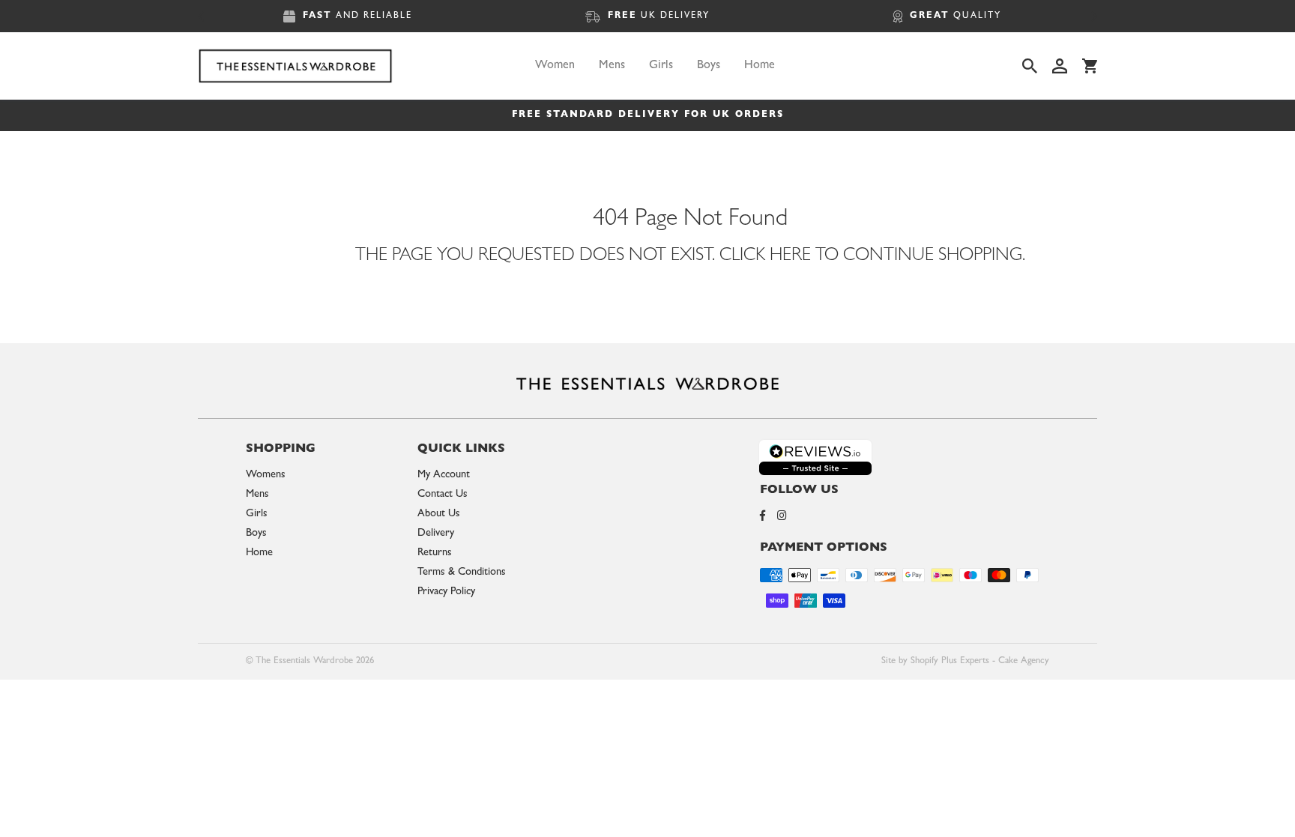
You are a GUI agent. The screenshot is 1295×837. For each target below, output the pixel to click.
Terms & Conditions (461, 572)
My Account (443, 475)
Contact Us (442, 495)
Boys (708, 66)
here (790, 257)
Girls (661, 66)
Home (759, 66)
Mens (612, 66)
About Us (438, 514)
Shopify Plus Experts (950, 661)
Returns (434, 553)
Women (555, 66)
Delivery (435, 534)
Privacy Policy (446, 592)
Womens (266, 475)
